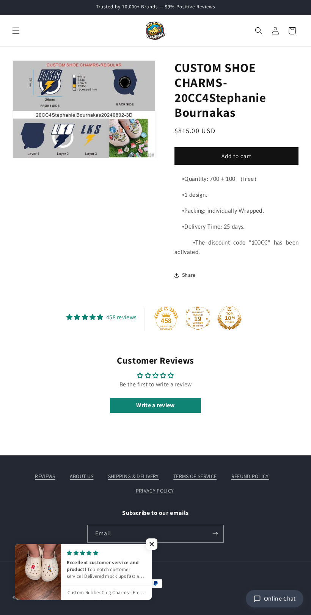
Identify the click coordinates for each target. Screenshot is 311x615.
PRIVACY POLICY (155, 490)
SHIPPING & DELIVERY (133, 476)
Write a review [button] (155, 405)
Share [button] (189, 274)
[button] (16, 30)
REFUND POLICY (250, 476)
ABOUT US (82, 476)
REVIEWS (45, 476)
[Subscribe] (215, 534)
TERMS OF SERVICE (195, 476)
